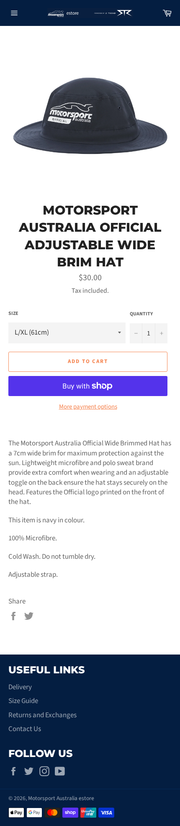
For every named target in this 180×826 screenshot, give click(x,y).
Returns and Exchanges (42, 715)
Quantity (141, 314)
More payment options (88, 407)
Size (13, 313)
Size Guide (23, 701)
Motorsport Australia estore (61, 798)
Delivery (20, 687)
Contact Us (24, 729)
